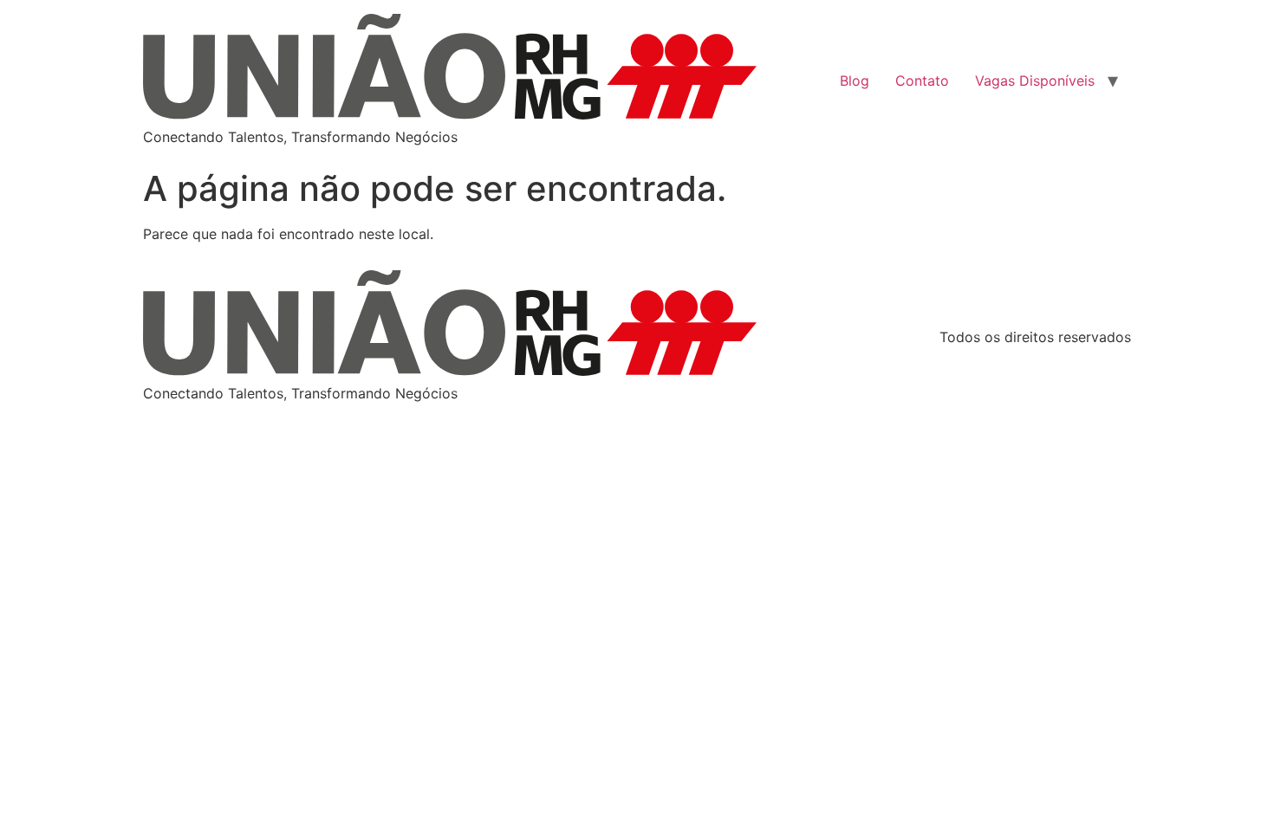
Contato (922, 80)
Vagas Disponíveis (1035, 80)
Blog (854, 80)
